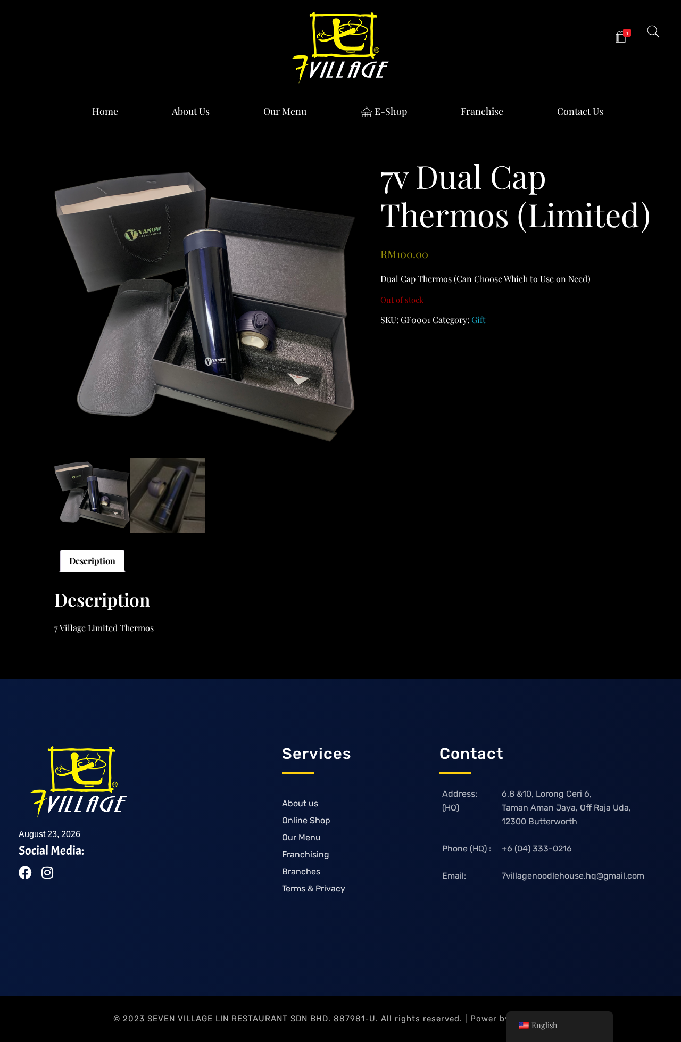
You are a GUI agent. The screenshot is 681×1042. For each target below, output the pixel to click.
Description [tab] (92, 560)
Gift (478, 319)
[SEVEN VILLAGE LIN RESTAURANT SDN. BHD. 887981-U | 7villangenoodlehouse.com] (340, 48)
